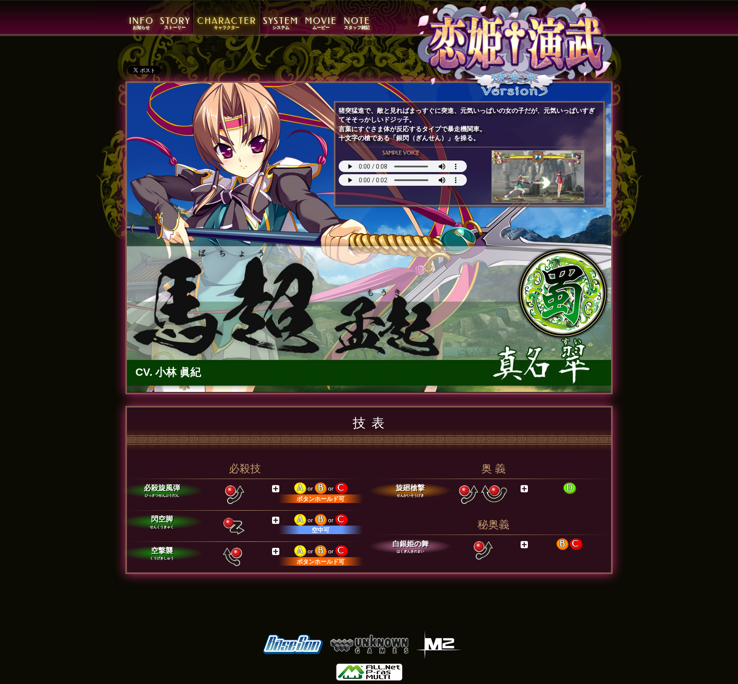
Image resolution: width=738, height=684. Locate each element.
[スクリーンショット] (538, 176)
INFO (141, 23)
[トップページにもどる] (515, 49)
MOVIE (321, 23)
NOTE (357, 23)
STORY (175, 23)
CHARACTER (226, 23)
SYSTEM (281, 23)
